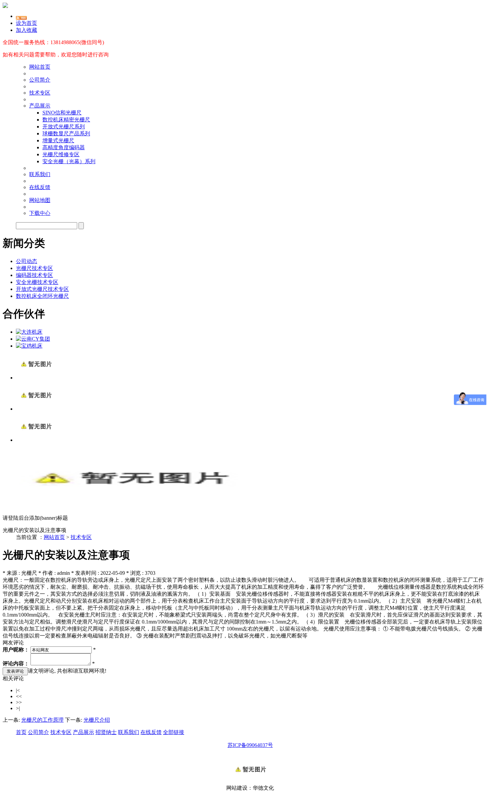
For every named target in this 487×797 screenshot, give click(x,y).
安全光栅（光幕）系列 (68, 161)
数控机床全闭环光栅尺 (42, 296)
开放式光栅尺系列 (63, 126)
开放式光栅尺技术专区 (42, 289)
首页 (21, 732)
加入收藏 (26, 30)
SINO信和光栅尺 (61, 112)
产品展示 (39, 105)
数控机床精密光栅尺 (66, 119)
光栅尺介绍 (96, 720)
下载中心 (39, 213)
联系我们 (39, 174)
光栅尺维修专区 (61, 154)
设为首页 (26, 23)
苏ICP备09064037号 (250, 745)
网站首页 (39, 67)
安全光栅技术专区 (37, 282)
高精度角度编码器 (63, 147)
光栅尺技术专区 (34, 268)
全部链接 (173, 732)
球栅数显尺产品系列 (66, 133)
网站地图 (39, 200)
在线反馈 (39, 187)
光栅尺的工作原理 (42, 720)
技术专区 (39, 93)
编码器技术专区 (34, 275)
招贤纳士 (106, 732)
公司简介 (39, 80)
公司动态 (26, 261)
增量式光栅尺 (58, 140)
